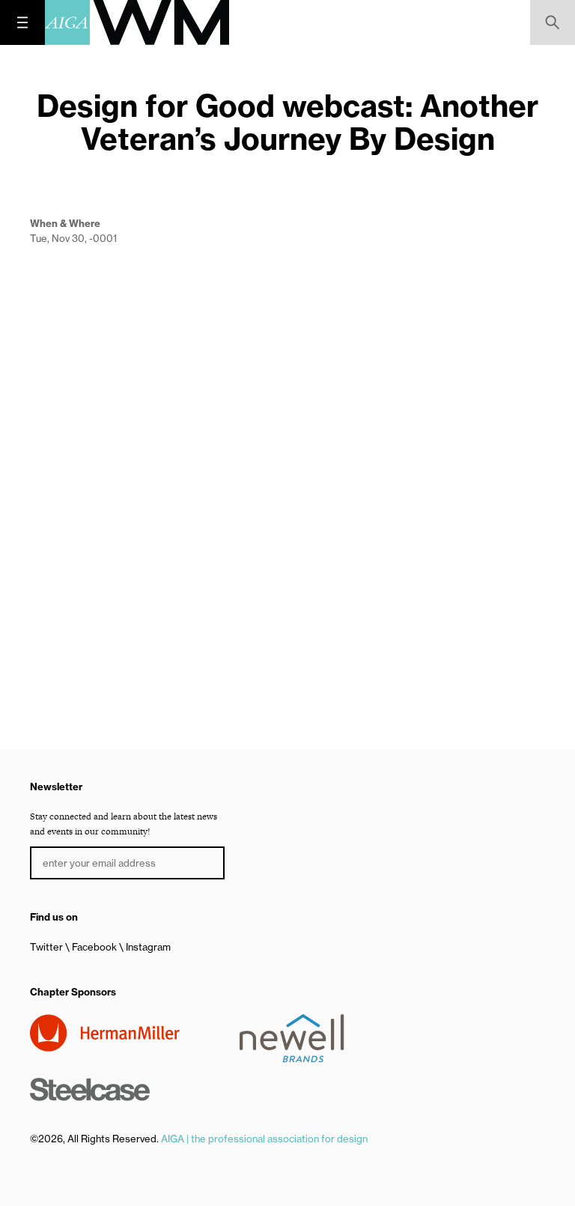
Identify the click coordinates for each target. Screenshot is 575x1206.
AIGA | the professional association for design (264, 1139)
